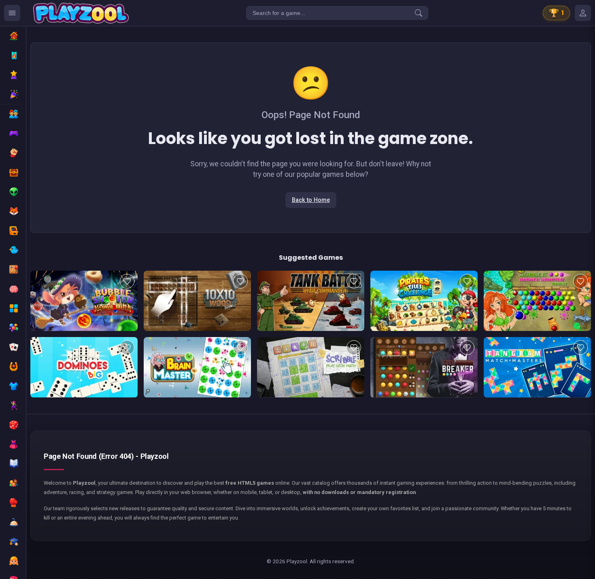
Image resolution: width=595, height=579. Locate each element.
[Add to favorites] (127, 281)
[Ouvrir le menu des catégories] (12, 13)
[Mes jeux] (583, 13)
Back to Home (311, 200)
